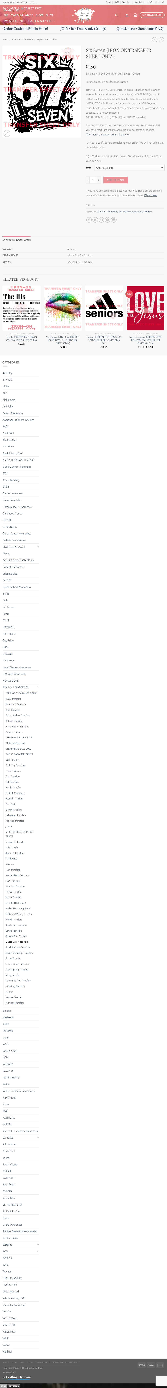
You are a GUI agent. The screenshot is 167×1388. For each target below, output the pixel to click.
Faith (5, 600)
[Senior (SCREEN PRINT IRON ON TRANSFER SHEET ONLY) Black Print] (104, 308)
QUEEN (6, 1124)
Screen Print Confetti (16, 936)
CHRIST (6, 520)
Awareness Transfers (16, 704)
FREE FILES (8, 634)
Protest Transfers (14, 919)
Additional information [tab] (16, 240)
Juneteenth (8, 1017)
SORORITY (8, 1178)
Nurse (5, 1104)
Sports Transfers (14, 958)
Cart (30, 1362)
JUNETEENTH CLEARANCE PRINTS (19, 834)
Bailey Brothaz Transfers (18, 715)
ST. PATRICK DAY (12, 1204)
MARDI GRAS (10, 1051)
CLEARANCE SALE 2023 (18, 749)
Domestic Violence (13, 567)
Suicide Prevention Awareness (19, 1231)
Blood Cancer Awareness (16, 467)
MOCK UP (8, 1071)
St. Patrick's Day (11, 1211)
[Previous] (2, 320)
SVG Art (7, 1258)
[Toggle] (38, 547)
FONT (5, 620)
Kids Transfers (125, 211)
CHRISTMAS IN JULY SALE (19, 737)
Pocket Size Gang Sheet (18, 908)
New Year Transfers (15, 886)
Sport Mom (8, 1184)
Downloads (43, 1362)
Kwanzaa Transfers (15, 853)
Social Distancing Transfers (19, 953)
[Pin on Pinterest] (107, 220)
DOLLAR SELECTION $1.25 (18, 560)
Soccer (6, 1158)
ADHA (6, 386)
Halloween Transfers (16, 815)
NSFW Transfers (14, 892)
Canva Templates (11, 500)
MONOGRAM (10, 1077)
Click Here (150, 195)
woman (6, 1345)
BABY (5, 426)
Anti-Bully (7, 406)
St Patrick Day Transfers (17, 964)
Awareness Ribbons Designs (18, 420)
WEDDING (8, 1332)
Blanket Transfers (14, 732)
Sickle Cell (8, 1151)
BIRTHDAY (8, 446)
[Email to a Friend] (101, 220)
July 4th (9, 826)
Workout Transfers (15, 1003)
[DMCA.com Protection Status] (10, 1386)
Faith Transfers (13, 776)
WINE (5, 1338)
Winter (9, 992)
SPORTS (7, 1191)
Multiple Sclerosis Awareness (18, 1091)
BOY (4, 473)
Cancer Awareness (12, 493)
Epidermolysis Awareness (16, 587)
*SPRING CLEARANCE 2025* (21, 693)
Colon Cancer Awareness (16, 533)
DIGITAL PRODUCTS (13, 547)
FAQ (150, 2)
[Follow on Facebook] (156, 2)
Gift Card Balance (18, 15)
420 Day (7, 373)
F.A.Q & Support (40, 21)
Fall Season (8, 607)
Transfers (126, 2)
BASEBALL (8, 433)
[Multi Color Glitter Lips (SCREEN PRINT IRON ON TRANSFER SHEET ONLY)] (63, 308)
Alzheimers (8, 400)
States (5, 1218)
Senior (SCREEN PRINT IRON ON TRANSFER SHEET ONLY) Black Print (104, 340)
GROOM (7, 654)
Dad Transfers (12, 760)
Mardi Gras (11, 858)
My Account (13, 21)
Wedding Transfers (15, 986)
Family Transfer (13, 787)
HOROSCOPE (10, 681)
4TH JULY (7, 380)
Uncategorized (10, 1291)
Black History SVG (12, 453)
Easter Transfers (13, 771)
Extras (5, 594)
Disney (6, 553)
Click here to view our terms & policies (108, 134)
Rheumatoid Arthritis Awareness (20, 1131)
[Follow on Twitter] (163, 2)
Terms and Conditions (65, 1362)
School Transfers (14, 931)
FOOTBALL (8, 627)
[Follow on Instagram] (160, 2)
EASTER (6, 580)
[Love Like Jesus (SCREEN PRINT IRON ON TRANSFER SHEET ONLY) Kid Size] (145, 308)
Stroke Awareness (12, 1225)
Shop (108, 2)
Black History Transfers (17, 726)
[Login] (127, 15)
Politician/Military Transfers (19, 914)
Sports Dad (8, 1198)
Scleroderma (9, 1144)
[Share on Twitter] (95, 220)
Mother (6, 1084)
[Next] (164, 320)
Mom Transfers (13, 881)
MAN (5, 1044)
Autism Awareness (12, 413)
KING (5, 1024)
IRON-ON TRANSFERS (22, 39)
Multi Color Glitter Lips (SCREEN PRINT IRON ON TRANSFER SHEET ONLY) (62, 340)
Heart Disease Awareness (16, 667)
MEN (5, 1057)
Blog (39, 15)
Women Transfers (14, 997)
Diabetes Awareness (13, 540)
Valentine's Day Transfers (18, 980)
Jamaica (6, 1011)
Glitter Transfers (14, 810)
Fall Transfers (12, 782)
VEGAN (7, 1311)
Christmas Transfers (15, 743)
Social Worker (10, 1164)
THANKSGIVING (12, 1278)
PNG (5, 1111)
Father (5, 614)
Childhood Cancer (12, 513)
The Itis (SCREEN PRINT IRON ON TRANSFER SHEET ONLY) (21, 338)
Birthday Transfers (14, 721)
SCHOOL (7, 1138)
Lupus (5, 1037)
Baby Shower (12, 710)
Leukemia (7, 1031)
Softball (6, 1171)
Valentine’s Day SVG (13, 1298)
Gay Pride (8, 640)
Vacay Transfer (13, 975)
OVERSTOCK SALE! (16, 903)
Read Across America (17, 925)
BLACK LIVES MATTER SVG (18, 460)
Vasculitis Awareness (14, 1305)
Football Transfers (14, 798)
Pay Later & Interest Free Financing (22, 9)
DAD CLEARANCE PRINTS (19, 754)
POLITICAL (8, 1118)
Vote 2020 (8, 1325)
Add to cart (115, 180)
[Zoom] (7, 133)
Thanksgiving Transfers (17, 969)
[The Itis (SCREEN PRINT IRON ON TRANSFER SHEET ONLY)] (21, 308)
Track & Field (9, 1285)
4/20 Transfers (13, 699)
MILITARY (7, 1064)
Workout (7, 1352)
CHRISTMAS (9, 527)
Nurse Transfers (14, 897)
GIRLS (5, 647)
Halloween (8, 660)
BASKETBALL (9, 440)
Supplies (138, 2)
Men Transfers (13, 870)
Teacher (6, 1271)
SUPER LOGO (10, 1238)
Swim (5, 1265)
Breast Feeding (10, 480)
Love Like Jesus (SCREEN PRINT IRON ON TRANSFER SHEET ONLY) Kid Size (145, 340)
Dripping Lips (9, 574)
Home (5, 39)
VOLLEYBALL (9, 1318)
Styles (88, 167)
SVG (116, 2)
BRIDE (5, 487)
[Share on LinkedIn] (114, 220)
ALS (4, 393)
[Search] (116, 15)
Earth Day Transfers (15, 765)
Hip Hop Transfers (15, 821)
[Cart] (135, 15)
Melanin (10, 864)
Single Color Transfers (47, 39)
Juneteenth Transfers (16, 842)
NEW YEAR (9, 1098)
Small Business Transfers (18, 947)
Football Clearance (15, 793)
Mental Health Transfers (17, 875)
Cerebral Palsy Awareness (17, 507)
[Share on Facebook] (89, 220)
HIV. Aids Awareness (14, 674)
